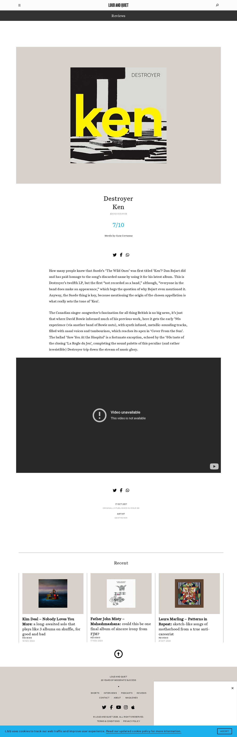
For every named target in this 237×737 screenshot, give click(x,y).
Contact (104, 698)
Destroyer (121, 518)
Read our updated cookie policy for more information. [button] (143, 731)
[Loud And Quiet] (118, 5)
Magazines (131, 698)
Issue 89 (134, 508)
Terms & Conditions (108, 721)
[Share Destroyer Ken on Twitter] (115, 255)
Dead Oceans (118, 214)
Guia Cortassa (124, 235)
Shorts (95, 693)
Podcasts (126, 693)
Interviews (110, 693)
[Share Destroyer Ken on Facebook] (121, 255)
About (117, 698)
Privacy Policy (131, 721)
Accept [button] (224, 731)
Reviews (141, 693)
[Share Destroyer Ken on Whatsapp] (127, 255)
